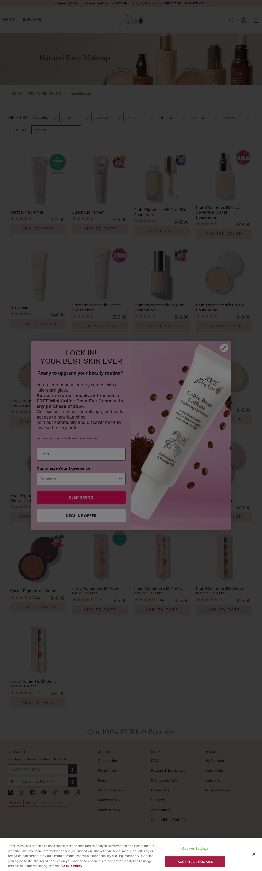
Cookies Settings (195, 849)
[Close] (253, 854)
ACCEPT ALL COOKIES (195, 862)
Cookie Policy (71, 866)
